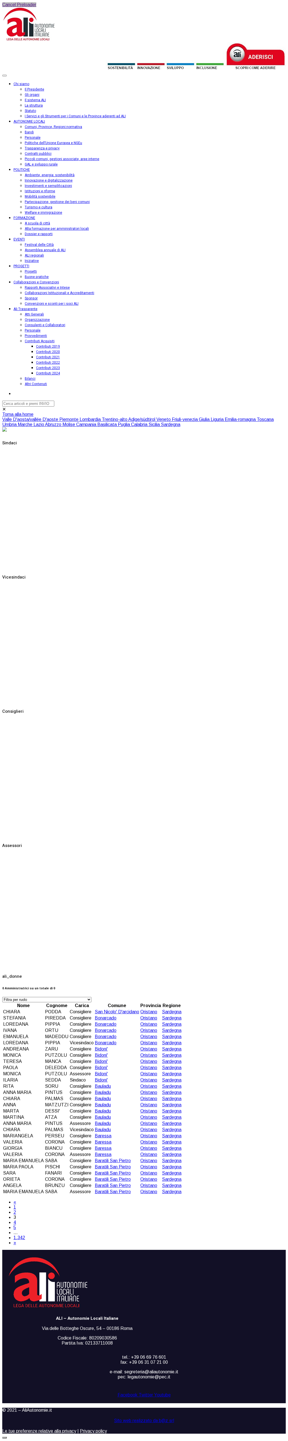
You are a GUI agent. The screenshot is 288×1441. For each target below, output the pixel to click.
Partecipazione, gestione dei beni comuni (57, 201)
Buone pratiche (37, 276)
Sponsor (31, 298)
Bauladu (103, 1086)
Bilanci (30, 378)
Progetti (31, 271)
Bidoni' (101, 1049)
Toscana (265, 419)
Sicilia (154, 424)
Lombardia (91, 419)
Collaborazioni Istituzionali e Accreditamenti (59, 292)
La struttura (34, 105)
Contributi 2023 (48, 367)
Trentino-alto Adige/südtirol (129, 419)
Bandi (29, 132)
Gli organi (32, 94)
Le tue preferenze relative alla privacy (39, 1431)
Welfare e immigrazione (43, 212)
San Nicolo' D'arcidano (117, 1011)
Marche (25, 424)
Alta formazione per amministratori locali (57, 228)
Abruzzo (53, 424)
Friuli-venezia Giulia (191, 419)
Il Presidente (34, 89)
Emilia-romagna (241, 419)
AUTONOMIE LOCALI (29, 121)
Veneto (164, 419)
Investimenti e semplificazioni (48, 185)
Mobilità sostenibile (40, 196)
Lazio (39, 424)
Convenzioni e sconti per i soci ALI (51, 303)
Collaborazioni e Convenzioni (36, 282)
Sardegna (170, 424)
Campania (86, 424)
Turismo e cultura (38, 207)
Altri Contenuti (36, 384)
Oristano (148, 1011)
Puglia (124, 424)
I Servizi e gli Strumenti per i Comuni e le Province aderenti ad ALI (75, 116)
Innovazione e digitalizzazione (49, 180)
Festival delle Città (39, 244)
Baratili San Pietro (113, 1160)
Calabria (139, 424)
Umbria (10, 424)
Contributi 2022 (48, 362)
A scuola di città (37, 223)
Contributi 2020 (48, 351)
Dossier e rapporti (39, 234)
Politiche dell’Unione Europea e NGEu (53, 142)
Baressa (103, 1135)
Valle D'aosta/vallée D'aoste (30, 419)
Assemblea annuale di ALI (45, 250)
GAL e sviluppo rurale (41, 164)
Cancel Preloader (19, 4)
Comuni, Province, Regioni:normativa (53, 126)
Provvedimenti (36, 335)
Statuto (30, 110)
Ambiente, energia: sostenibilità (50, 175)
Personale (32, 137)
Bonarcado (105, 1018)
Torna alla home (17, 414)
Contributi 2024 (48, 373)
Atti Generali (34, 314)
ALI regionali (34, 255)
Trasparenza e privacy (42, 148)
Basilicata (107, 424)
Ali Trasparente (25, 309)
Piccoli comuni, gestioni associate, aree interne (62, 159)
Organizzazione (37, 319)
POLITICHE (22, 169)
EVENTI (19, 239)
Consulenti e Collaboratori (45, 325)
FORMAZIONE (24, 217)
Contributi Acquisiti (40, 341)
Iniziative (32, 260)
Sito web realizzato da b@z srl (144, 1420)
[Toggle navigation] (4, 75)
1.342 (19, 1237)
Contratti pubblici (38, 153)
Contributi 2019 (48, 346)
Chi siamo (21, 84)
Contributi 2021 (48, 357)
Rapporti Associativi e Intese (47, 287)
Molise (69, 424)
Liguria (218, 419)
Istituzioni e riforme (40, 191)
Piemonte (69, 419)
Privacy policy (93, 1431)
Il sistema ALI (35, 100)
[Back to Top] (4, 1437)
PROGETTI (21, 266)
